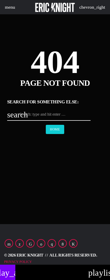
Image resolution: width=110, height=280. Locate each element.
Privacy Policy (18, 262)
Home (55, 129)
